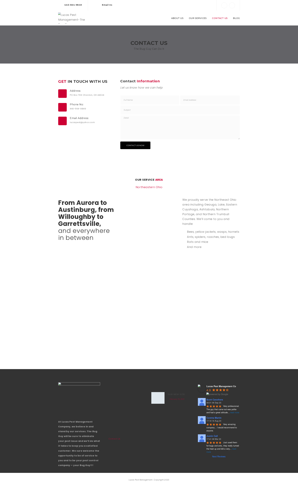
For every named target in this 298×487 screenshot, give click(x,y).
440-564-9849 (73, 5)
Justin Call (212, 435)
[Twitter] (232, 5)
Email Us (107, 5)
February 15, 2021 (177, 399)
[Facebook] (224, 5)
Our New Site (176, 394)
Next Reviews (219, 456)
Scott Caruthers (214, 399)
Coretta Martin (213, 417)
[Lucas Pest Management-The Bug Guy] (73, 18)
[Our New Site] (158, 398)
